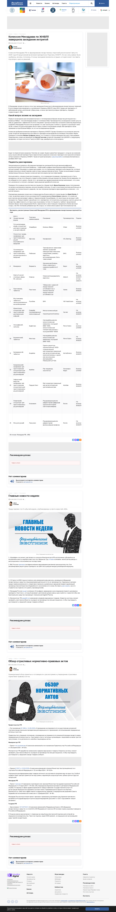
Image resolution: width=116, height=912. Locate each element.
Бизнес (47, 3)
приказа (18, 784)
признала (21, 564)
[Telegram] (73, 440)
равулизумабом (57, 157)
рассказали (66, 586)
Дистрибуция (30, 883)
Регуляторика (22, 34)
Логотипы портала (88, 892)
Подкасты (58, 881)
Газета (64, 3)
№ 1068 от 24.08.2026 (28, 728)
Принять (97, 909)
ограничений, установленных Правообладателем (73, 900)
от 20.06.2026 (24, 768)
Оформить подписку (89, 877)
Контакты (86, 896)
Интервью (58, 883)
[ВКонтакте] (78, 440)
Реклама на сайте (88, 885)
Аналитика (58, 890)
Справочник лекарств (61, 894)
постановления (20, 745)
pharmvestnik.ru (91, 902)
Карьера (29, 885)
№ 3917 (17, 768)
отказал (51, 559)
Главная (10, 34)
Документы (58, 892)
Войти (102, 3)
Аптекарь (55, 3)
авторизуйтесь (28, 482)
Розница (29, 881)
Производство (31, 879)
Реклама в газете (88, 888)
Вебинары (58, 879)
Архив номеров (87, 879)
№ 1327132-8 (24, 807)
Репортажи (58, 877)
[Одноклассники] (80, 440)
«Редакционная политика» (13, 885)
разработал (26, 598)
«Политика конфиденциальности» (12, 880)
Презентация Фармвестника (91, 890)
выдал (25, 591)
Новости (39, 3)
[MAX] (76, 440)
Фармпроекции (74, 3)
